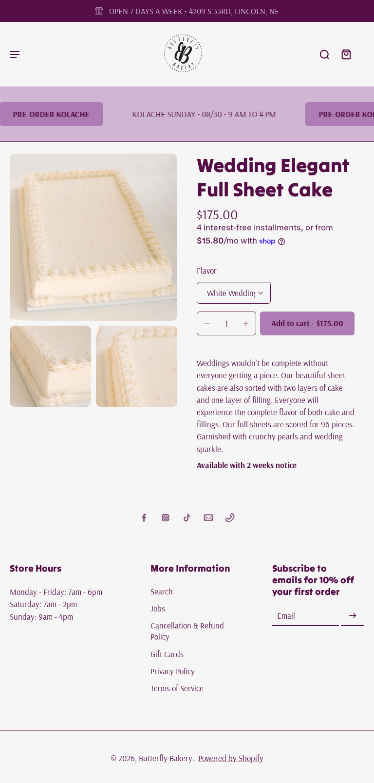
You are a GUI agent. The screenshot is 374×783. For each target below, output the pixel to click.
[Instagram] (165, 517)
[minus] (207, 323)
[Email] (208, 517)
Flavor (207, 270)
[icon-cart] (345, 54)
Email (286, 615)
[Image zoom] (93, 237)
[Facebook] (144, 517)
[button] (307, 323)
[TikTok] (187, 517)
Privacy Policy (172, 671)
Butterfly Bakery (165, 758)
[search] (324, 54)
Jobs (157, 608)
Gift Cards (167, 654)
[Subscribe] (352, 616)
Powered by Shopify (230, 758)
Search (161, 591)
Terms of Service (177, 688)
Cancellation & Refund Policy (187, 631)
